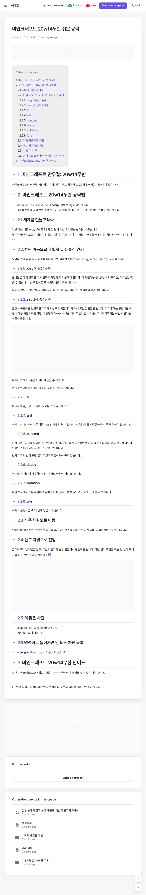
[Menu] (6, 6)
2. (19, 195)
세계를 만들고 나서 (33, 90)
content (32, 120)
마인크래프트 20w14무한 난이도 (37, 160)
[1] (49, 554)
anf (29, 115)
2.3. (20, 520)
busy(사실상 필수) (37, 100)
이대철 (15, 5)
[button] (73, 812)
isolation (32, 130)
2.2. (20, 249)
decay (31, 125)
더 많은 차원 (30, 150)
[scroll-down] (138, 887)
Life (29, 135)
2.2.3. (21, 397)
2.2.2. (21, 299)
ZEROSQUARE (55, 5)
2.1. (20, 219)
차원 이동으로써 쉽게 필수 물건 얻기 (43, 95)
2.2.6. (21, 464)
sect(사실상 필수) (37, 105)
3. (19, 663)
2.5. (20, 617)
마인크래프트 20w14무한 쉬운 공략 (45, 29)
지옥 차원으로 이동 (33, 140)
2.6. (20, 642)
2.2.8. (21, 501)
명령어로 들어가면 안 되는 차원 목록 (43, 155)
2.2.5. (21, 434)
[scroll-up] (138, 879)
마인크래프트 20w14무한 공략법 (37, 85)
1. (19, 174)
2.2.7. (21, 483)
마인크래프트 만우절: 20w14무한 (37, 80)
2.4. (20, 539)
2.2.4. (21, 415)
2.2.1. (21, 268)
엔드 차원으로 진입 (33, 145)
